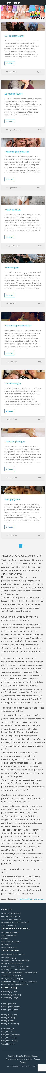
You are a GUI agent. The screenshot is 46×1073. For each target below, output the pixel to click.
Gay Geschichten (8, 916)
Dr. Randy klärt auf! (9, 913)
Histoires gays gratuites (16, 151)
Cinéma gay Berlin (8, 1003)
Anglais (29, 1059)
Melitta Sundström (9, 947)
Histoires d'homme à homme (31, 899)
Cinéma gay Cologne (9, 1009)
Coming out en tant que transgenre (15, 966)
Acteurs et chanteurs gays (11, 975)
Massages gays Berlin (10, 932)
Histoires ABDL (12, 209)
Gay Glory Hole (7, 1029)
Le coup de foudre (13, 93)
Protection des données (15, 1059)
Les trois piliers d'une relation (13, 969)
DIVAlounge (6, 944)
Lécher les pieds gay (14, 441)
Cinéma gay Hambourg (10, 1006)
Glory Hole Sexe (7, 1044)
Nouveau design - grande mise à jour (15, 960)
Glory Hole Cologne (9, 1041)
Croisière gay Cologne (10, 997)
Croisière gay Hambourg (11, 994)
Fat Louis (5, 938)
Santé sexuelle (7, 925)
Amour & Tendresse (9, 919)
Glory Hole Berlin (8, 1032)
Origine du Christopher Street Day (15, 984)
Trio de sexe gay (12, 383)
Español (37, 1059)
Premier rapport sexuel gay (18, 325)
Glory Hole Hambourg (10, 1035)
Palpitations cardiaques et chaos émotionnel (19, 981)
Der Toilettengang (13, 35)
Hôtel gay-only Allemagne (11, 963)
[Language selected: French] (36, 1070)
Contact (11, 1056)
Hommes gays (11, 267)
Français (23, 1062)
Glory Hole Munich (9, 1038)
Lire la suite (9, 63)
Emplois (19, 1056)
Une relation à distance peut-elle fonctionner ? (19, 972)
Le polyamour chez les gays (12, 978)
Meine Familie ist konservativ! (13, 954)
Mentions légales (31, 1056)
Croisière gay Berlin (9, 991)
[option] (35, 1071)
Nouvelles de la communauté (12, 922)
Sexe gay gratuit (12, 499)
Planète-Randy (12, 2)
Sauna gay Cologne (9, 1017)
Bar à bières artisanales (10, 941)
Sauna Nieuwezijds (8, 935)
